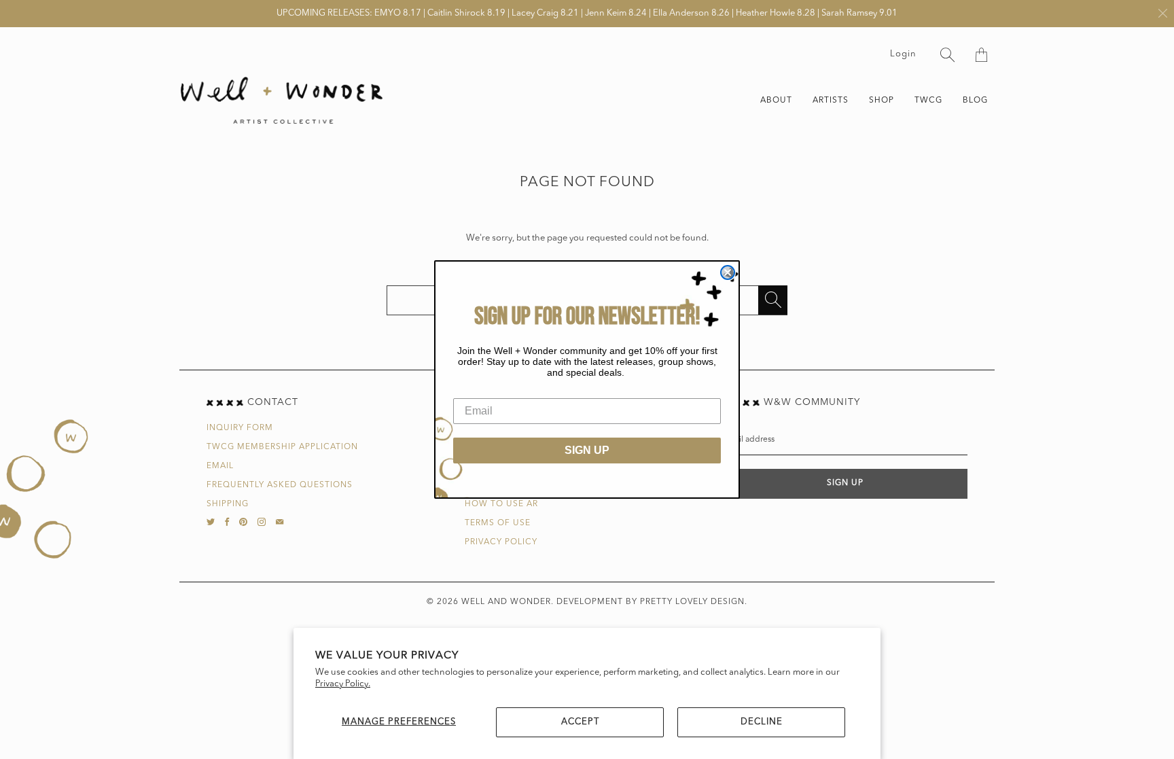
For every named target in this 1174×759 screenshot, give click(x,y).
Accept (580, 722)
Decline (762, 722)
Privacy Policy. (342, 683)
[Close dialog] (727, 272)
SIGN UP (587, 450)
